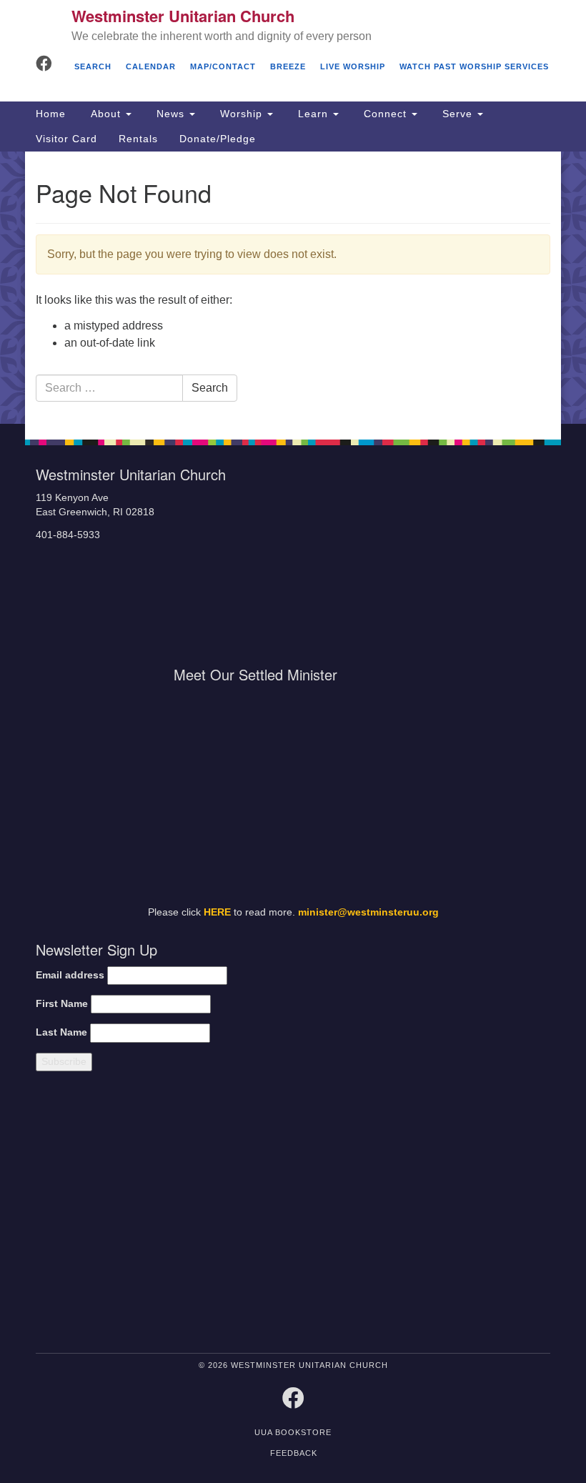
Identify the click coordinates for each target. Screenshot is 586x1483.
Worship (241, 113)
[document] (293, 288)
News (170, 113)
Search (92, 66)
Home (51, 113)
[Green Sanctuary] (483, 1215)
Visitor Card (66, 138)
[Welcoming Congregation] (357, 1215)
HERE (217, 912)
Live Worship (352, 66)
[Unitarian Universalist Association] (156, 1215)
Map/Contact (223, 66)
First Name (62, 1003)
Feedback (293, 1453)
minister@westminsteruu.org (368, 912)
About (105, 113)
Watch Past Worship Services (474, 66)
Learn (313, 113)
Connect (385, 113)
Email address (70, 975)
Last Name (61, 1032)
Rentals (138, 138)
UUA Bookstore (293, 1432)
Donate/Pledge (217, 138)
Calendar (151, 66)
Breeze (288, 66)
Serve (457, 113)
